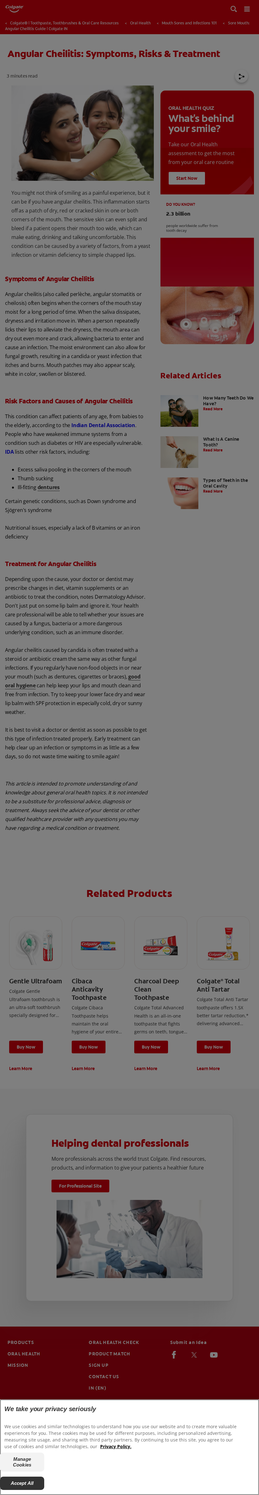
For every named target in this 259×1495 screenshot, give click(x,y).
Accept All (22, 1483)
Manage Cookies (22, 1461)
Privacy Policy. (115, 1446)
